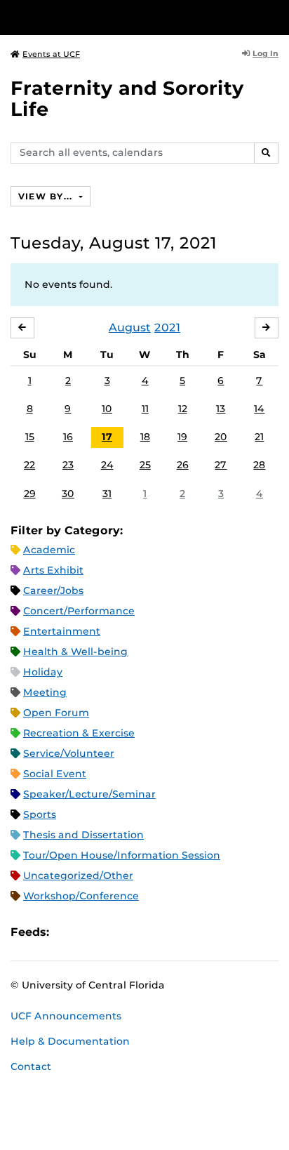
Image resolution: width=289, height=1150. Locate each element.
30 (68, 493)
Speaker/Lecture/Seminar (89, 794)
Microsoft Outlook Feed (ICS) (91, 932)
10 (107, 408)
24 (107, 464)
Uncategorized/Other (78, 875)
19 (182, 436)
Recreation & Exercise (79, 733)
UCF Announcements (66, 1016)
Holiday (42, 672)
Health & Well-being (75, 651)
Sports (39, 814)
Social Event (54, 773)
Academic (49, 549)
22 (29, 464)
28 (259, 464)
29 (30, 493)
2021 (167, 327)
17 (107, 436)
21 (259, 436)
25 (145, 464)
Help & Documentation (70, 1041)
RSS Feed (115, 932)
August (130, 327)
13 (220, 408)
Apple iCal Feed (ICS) (67, 932)
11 (145, 408)
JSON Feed (163, 932)
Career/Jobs (53, 590)
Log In (265, 53)
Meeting (45, 692)
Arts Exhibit (53, 570)
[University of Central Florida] (106, 17)
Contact (31, 1066)
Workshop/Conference (81, 896)
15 (29, 436)
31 (107, 493)
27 (221, 464)
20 (221, 436)
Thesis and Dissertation (83, 834)
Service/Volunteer (68, 753)
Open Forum (56, 712)
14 (259, 408)
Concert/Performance (79, 610)
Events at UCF (51, 54)
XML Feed (139, 932)
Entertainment (61, 631)
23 (68, 464)
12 (182, 408)
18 (145, 436)
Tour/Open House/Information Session (121, 855)
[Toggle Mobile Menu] (274, 16)
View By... (47, 196)
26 (183, 464)
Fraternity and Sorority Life (127, 99)
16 (68, 436)
